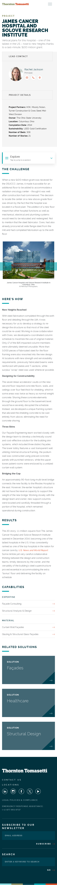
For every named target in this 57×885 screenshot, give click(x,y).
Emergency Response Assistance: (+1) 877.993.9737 (22, 808)
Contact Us (12, 780)
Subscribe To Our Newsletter (18, 826)
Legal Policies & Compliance (20, 800)
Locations (10, 785)
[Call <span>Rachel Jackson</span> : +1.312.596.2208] (33, 77)
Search (8, 854)
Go (49, 870)
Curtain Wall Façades (13, 627)
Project (8, 16)
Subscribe (44, 844)
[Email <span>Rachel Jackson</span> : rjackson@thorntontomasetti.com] (26, 77)
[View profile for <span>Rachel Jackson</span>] (16, 74)
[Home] (15, 4)
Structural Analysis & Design (17, 610)
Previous (5, 266)
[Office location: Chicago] (39, 77)
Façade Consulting (11, 603)
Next (51, 266)
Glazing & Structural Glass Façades (20, 634)
